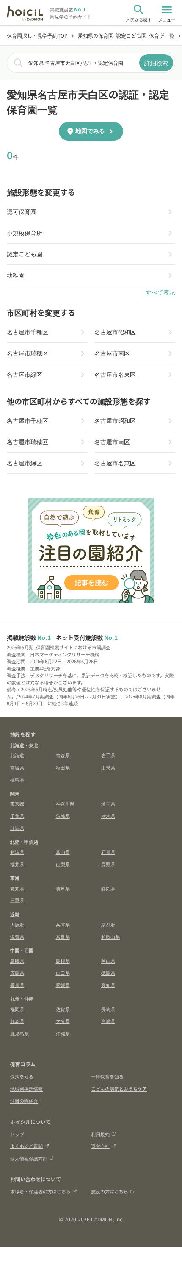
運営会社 (100, 1146)
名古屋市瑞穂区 (27, 353)
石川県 (108, 851)
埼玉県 (108, 803)
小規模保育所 (24, 232)
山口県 (63, 972)
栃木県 (108, 815)
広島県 (17, 972)
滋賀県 (17, 936)
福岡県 (17, 1009)
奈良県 (63, 936)
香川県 (17, 984)
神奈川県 (65, 803)
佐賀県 (63, 1009)
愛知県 (17, 888)
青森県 (63, 755)
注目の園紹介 (24, 1100)
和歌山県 (110, 936)
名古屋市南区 (112, 353)
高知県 (108, 984)
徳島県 (108, 972)
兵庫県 (63, 924)
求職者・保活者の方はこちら (40, 1191)
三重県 (17, 900)
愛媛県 (63, 984)
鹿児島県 (19, 1033)
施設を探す (23, 734)
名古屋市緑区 (24, 374)
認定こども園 (24, 254)
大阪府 (17, 924)
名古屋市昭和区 (115, 332)
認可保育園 (21, 211)
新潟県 (17, 851)
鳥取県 (17, 960)
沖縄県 (63, 1033)
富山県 (63, 851)
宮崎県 (108, 1021)
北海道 (17, 755)
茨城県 (63, 815)
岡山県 (108, 960)
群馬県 (17, 827)
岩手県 (108, 755)
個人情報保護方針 (28, 1158)
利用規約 (100, 1134)
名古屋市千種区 (27, 332)
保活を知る (21, 1076)
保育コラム (23, 1064)
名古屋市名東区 (115, 374)
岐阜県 (63, 888)
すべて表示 (160, 292)
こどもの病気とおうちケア (119, 1088)
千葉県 (17, 815)
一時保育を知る (107, 1076)
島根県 (63, 960)
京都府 (108, 924)
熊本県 (17, 1021)
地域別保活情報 (26, 1088)
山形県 (108, 767)
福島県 (17, 779)
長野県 (108, 864)
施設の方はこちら (109, 1191)
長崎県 (108, 1009)
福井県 (17, 864)
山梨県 (63, 864)
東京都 (17, 803)
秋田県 (63, 767)
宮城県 (17, 767)
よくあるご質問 (26, 1146)
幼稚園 (16, 275)
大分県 (63, 1021)
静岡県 (108, 888)
